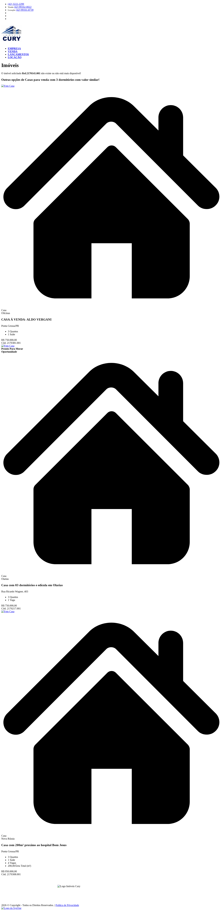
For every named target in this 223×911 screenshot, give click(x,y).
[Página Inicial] (11, 43)
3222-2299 (16, 4)
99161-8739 (24, 10)
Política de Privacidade (67, 905)
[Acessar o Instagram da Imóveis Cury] (71, 891)
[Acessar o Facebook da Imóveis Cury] (67, 891)
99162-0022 (23, 7)
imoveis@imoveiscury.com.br (112, 892)
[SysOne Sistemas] (11, 908)
